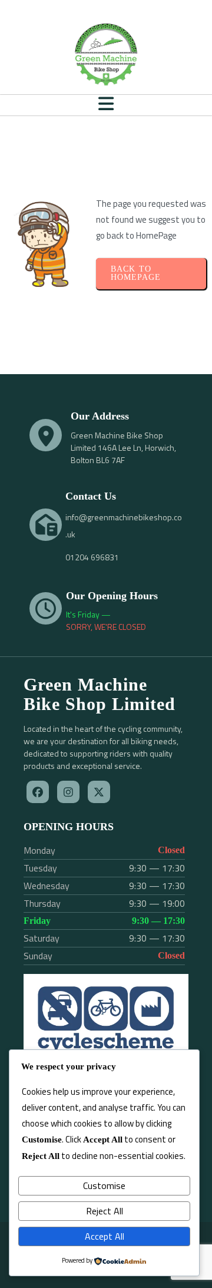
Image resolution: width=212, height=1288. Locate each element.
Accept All (104, 1236)
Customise (104, 1185)
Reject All (104, 1211)
